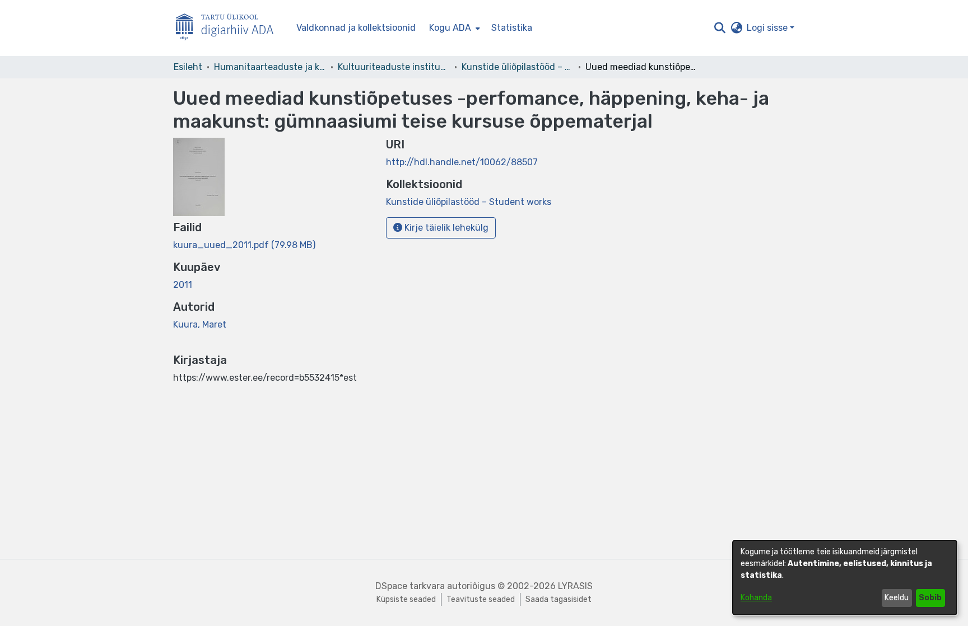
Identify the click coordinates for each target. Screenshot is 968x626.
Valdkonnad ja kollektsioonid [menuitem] (356, 27)
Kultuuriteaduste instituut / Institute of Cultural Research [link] (394, 67)
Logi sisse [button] (768, 27)
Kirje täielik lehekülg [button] (445, 227)
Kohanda (756, 597)
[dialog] (845, 577)
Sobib (930, 597)
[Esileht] (229, 28)
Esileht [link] (188, 67)
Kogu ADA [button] (450, 27)
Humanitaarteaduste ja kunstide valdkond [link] (270, 67)
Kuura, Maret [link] (199, 324)
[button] (720, 28)
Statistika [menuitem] (511, 27)
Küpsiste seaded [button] (406, 599)
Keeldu (897, 597)
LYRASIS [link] (575, 586)
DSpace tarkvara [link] (410, 586)
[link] (244, 245)
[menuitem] (453, 28)
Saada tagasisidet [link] (558, 599)
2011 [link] (182, 284)
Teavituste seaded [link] (480, 599)
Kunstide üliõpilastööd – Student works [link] (518, 67)
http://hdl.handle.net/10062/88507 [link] (462, 162)
